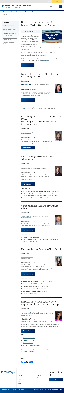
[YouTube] (61, 372)
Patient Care (19, 11)
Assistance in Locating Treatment (31, 197)
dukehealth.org (22, 389)
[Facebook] (53, 372)
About (4, 11)
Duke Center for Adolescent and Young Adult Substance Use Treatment (39, 191)
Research (27, 11)
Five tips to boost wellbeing (8, 25)
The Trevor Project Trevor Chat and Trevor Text (34, 288)
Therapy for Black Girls (28, 340)
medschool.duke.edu (6, 389)
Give (57, 1)
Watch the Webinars (28, 65)
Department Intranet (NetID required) (39, 372)
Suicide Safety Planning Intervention (31, 237)
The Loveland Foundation (29, 338)
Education (11, 11)
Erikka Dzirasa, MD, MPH (27, 312)
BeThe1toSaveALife (27, 239)
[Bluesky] (50, 372)
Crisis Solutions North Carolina (30, 293)
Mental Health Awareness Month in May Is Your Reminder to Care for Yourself (10, 29)
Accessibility (36, 377)
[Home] (17, 6)
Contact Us (49, 1)
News (38, 11)
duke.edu (15, 389)
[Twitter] (56, 372)
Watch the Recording (28, 100)
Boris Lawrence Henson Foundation (31, 345)
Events (44, 11)
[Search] (60, 6)
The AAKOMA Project (28, 343)
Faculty (34, 11)
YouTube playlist (45, 60)
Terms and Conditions (38, 375)
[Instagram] (58, 372)
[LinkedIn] (50, 375)
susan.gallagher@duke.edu (28, 351)
